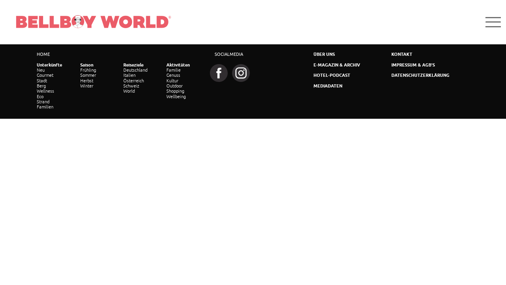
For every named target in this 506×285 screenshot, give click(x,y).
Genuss (173, 75)
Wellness (45, 91)
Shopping (175, 91)
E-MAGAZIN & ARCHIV (336, 65)
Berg (41, 86)
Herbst (86, 80)
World (129, 91)
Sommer (88, 75)
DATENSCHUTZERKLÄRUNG (420, 75)
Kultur (172, 80)
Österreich (133, 80)
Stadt (42, 80)
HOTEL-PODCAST (331, 75)
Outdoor (174, 86)
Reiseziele (133, 65)
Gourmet (45, 75)
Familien (45, 106)
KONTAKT (401, 54)
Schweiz (131, 86)
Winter (86, 86)
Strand (43, 101)
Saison (86, 65)
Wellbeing (176, 96)
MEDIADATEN (327, 86)
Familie (173, 70)
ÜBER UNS (324, 54)
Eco (40, 96)
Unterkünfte (49, 65)
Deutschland (135, 70)
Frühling (88, 70)
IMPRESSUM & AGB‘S (413, 65)
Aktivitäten (178, 65)
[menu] (493, 22)
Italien (129, 75)
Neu (41, 70)
